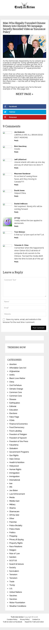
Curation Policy (12, 619)
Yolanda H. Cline (21, 245)
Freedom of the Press (18, 441)
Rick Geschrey (20, 146)
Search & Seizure (16, 564)
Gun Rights (14, 455)
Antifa (11, 375)
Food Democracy (16, 427)
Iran (10, 483)
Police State (14, 529)
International (14, 480)
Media (12, 497)
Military (12, 504)
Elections (13, 413)
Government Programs (19, 452)
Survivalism (14, 571)
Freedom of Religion (18, 434)
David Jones (19, 190)
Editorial (12, 406)
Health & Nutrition (16, 462)
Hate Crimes (14, 459)
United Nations (15, 592)
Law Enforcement (17, 494)
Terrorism (13, 574)
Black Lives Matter (17, 378)
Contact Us (36, 619)
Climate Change (16, 389)
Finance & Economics (18, 424)
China (11, 382)
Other (11, 518)
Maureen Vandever (22, 174)
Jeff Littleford (20, 159)
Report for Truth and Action (34, 622)
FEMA (11, 420)
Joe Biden (13, 490)
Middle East (14, 501)
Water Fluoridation (17, 603)
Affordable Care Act (17, 368)
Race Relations (15, 546)
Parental (13, 522)
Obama (12, 508)
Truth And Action (17, 617)
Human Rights (15, 469)
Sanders (12, 557)
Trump (12, 585)
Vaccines (13, 596)
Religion (12, 550)
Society (12, 567)
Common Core (15, 392)
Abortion (13, 364)
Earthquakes (14, 403)
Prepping (13, 536)
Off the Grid (14, 515)
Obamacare (14, 511)
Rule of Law (14, 553)
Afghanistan (14, 371)
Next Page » (24, 94)
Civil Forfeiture (15, 385)
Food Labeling (15, 431)
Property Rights (16, 543)
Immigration (14, 473)
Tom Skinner (19, 232)
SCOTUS (13, 560)
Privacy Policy (25, 619)
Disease (12, 399)
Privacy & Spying (16, 539)
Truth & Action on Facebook (12, 622)
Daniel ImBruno (21, 204)
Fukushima (13, 445)
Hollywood (14, 466)
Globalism (13, 448)
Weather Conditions (17, 606)
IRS (10, 487)
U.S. (11, 588)
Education (13, 410)
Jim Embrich (19, 132)
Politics (12, 532)
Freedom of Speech (18, 438)
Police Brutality (15, 525)
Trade (11, 581)
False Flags (14, 417)
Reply (16, 140)
